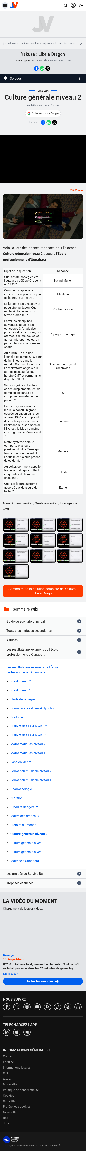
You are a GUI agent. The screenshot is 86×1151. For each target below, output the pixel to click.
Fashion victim (20, 762)
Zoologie (16, 717)
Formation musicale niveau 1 (30, 780)
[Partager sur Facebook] (36, 68)
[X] (16, 1006)
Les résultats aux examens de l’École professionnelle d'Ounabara (32, 669)
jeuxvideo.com (11, 43)
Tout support (23, 60)
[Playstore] (6, 1032)
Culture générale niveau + (28, 852)
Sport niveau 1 (20, 690)
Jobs (6, 1123)
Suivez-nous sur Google (45, 113)
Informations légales (17, 1067)
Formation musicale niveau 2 (30, 771)
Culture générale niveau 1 (28, 843)
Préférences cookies (17, 1106)
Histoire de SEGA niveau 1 (28, 735)
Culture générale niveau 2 (28, 834)
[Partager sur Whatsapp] (42, 68)
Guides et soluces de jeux (36, 43)
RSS (5, 1118)
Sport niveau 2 (20, 681)
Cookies (8, 1095)
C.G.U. (7, 1073)
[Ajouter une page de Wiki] (81, 44)
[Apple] (16, 1032)
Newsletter (10, 1112)
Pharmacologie (21, 789)
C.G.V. (7, 1079)
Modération (10, 1084)
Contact (8, 1056)
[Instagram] (27, 1006)
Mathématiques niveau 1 (27, 753)
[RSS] (47, 1006)
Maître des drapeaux (24, 816)
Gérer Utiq (10, 1101)
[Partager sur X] (47, 68)
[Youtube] (37, 1006)
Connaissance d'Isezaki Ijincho (32, 708)
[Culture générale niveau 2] (16, 525)
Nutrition (16, 798)
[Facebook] (6, 1006)
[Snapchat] (78, 1006)
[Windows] (27, 1032)
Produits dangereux (24, 807)
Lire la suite (10, 973)
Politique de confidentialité (21, 1090)
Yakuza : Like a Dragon (65, 43)
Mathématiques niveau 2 (27, 744)
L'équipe (8, 1062)
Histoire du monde (23, 825)
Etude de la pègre (22, 699)
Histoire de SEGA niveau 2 (28, 726)
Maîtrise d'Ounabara (24, 861)
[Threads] (67, 1006)
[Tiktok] (57, 1006)
